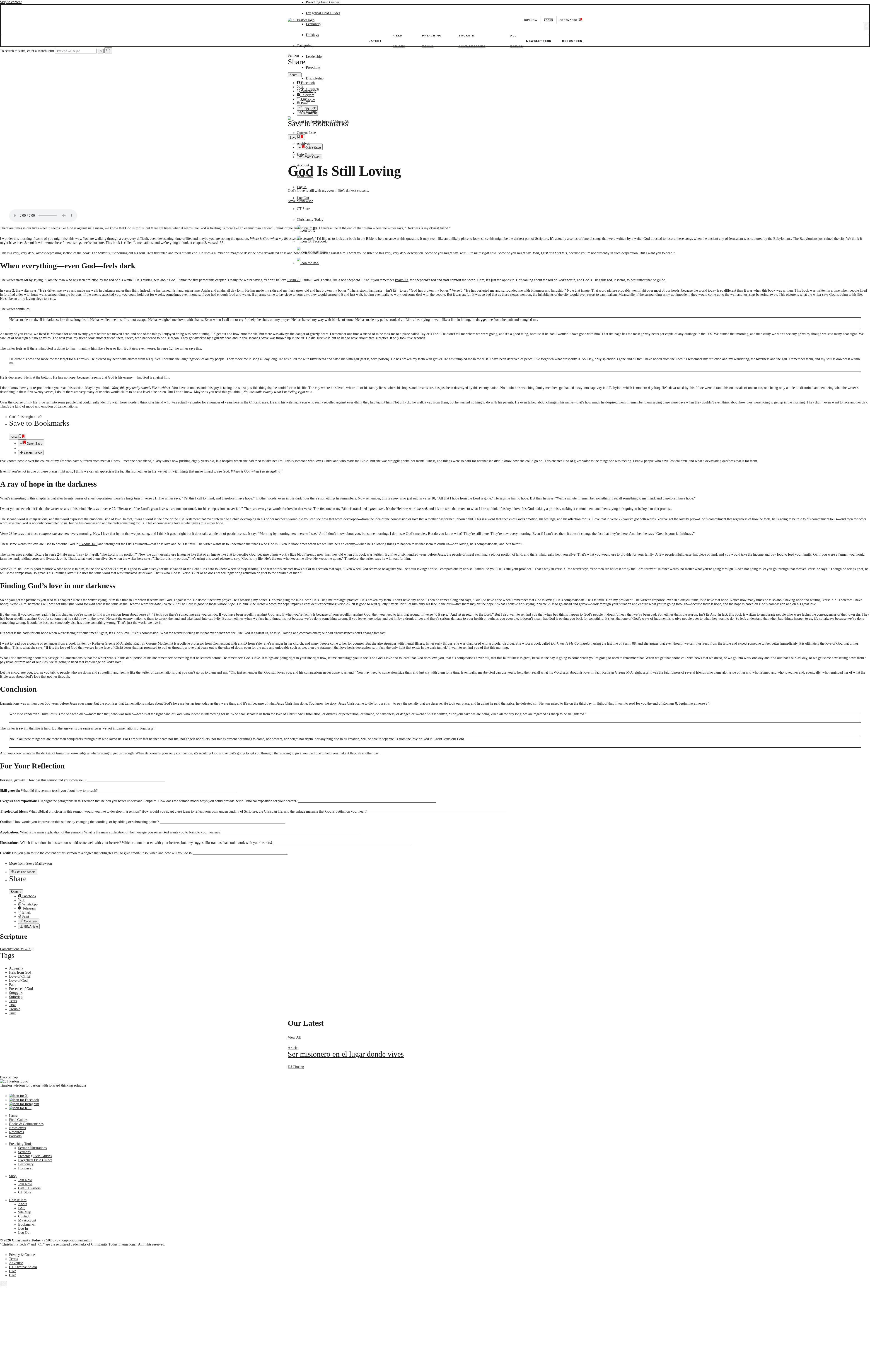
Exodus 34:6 (88, 544)
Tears (13, 1001)
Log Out (303, 198)
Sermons (24, 1152)
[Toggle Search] (866, 26)
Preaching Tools (20, 1144)
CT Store (303, 209)
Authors (311, 111)
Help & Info (305, 154)
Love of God (18, 980)
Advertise (16, 1263)
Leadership (314, 56)
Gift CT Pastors (29, 1188)
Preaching (313, 67)
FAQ (21, 1208)
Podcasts (15, 1136)
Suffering (15, 997)
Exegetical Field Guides (35, 1160)
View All (294, 1037)
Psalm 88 (629, 643)
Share (15, 891)
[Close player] (3, 1283)
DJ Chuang (296, 1067)
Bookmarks (305, 176)
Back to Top (9, 1077)
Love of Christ (19, 976)
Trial (12, 1005)
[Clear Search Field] (101, 51)
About (22, 1204)
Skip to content (11, 2)
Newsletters (538, 41)
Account (303, 165)
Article (292, 1048)
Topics (310, 100)
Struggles (15, 993)
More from (30, 863)
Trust (12, 1013)
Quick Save (34, 443)
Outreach (312, 89)
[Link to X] (306, 230)
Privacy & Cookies (22, 1255)
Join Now (530, 20)
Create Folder (32, 453)
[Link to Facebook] (312, 241)
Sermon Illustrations (32, 1148)
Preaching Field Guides (322, 2)
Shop (13, 1176)
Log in (548, 20)
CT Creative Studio (23, 1267)
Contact (23, 1216)
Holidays (24, 1168)
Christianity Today (310, 219)
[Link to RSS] (308, 263)
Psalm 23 (293, 280)
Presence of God (21, 989)
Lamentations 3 (127, 728)
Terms (13, 1259)
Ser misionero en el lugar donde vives (346, 1054)
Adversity (16, 968)
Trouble (14, 1009)
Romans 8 (669, 703)
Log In (302, 187)
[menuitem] (444, 442)
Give (12, 1271)
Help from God (20, 972)
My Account (27, 1220)
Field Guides (18, 1120)
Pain (12, 984)
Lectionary (26, 1164)
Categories (304, 46)
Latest (375, 41)
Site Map (24, 1212)
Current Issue (306, 132)
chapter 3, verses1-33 (208, 243)
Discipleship (315, 78)
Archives (303, 143)
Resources (572, 41)
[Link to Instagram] (312, 252)
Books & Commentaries (26, 1124)
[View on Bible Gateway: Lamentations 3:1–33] (32, 949)
